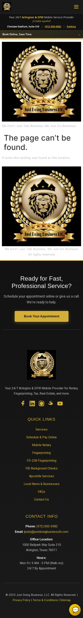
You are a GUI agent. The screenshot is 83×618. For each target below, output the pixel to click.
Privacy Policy (21, 600)
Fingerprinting (41, 453)
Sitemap (65, 600)
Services (41, 429)
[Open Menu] (76, 7)
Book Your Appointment (41, 316)
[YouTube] (60, 404)
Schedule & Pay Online (41, 437)
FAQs (41, 492)
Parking (71, 26)
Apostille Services (41, 476)
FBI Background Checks (41, 468)
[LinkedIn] (32, 404)
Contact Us (41, 499)
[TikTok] (50, 404)
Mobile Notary (41, 445)
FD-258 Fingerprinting (41, 460)
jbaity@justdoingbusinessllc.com (46, 532)
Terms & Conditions (45, 600)
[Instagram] (41, 404)
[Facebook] (23, 404)
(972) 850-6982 (53, 26)
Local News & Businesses (41, 484)
